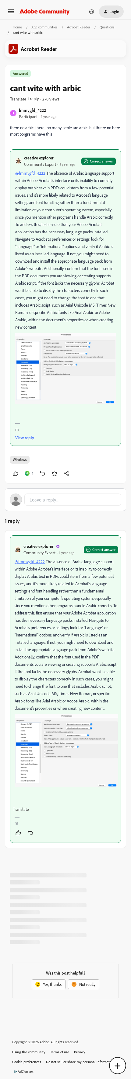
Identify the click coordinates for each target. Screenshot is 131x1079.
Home (17, 27)
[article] (65, 689)
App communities (44, 27)
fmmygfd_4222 (32, 110)
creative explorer (39, 157)
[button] (11, 13)
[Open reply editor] (65, 500)
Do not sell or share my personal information (80, 1061)
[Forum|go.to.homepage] (44, 11)
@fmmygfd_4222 (30, 173)
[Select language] (92, 11)
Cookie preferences (26, 1061)
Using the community (28, 1052)
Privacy (79, 1052)
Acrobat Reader (78, 27)
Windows (20, 459)
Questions (107, 27)
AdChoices (26, 1071)
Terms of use (59, 1052)
